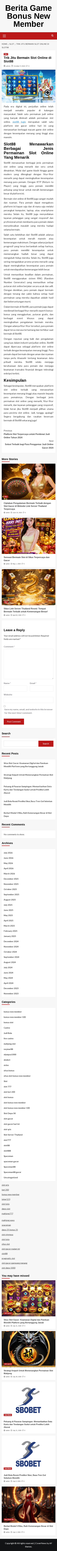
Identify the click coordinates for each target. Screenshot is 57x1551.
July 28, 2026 (17, 1376)
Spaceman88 (10, 1167)
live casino (8, 1038)
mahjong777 (7, 1213)
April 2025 (8, 920)
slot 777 (7, 1086)
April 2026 (8, 868)
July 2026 (8, 853)
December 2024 (11, 941)
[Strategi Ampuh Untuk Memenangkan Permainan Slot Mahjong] (28, 1349)
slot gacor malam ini (11, 1249)
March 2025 (9, 926)
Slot (6, 54)
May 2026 (8, 863)
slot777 (7, 1140)
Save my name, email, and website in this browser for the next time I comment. (28, 711)
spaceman (6, 1225)
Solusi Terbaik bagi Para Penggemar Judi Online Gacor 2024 (29, 444)
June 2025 (8, 910)
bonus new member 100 (15, 1017)
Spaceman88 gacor (12, 1172)
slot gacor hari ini (12, 1124)
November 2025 (11, 884)
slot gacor (8, 1118)
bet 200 (5, 1189)
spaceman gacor (11, 1161)
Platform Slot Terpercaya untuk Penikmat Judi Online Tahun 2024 (27, 434)
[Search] (52, 35)
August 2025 (10, 899)
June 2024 (8, 972)
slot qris (7, 1129)
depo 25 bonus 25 (10, 1229)
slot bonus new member (15, 1102)
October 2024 (10, 952)
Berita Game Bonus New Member (28, 15)
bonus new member (13, 1011)
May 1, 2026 (17, 564)
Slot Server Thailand (13, 1134)
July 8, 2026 (17, 1481)
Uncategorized (11, 1177)
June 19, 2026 (17, 512)
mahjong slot (10, 1044)
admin (8, 66)
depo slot (6, 1208)
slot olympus (7, 1234)
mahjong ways (8, 1220)
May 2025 (8, 915)
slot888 (7, 1151)
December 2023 (11, 988)
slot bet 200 (9, 1092)
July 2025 (8, 905)
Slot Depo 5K (10, 1113)
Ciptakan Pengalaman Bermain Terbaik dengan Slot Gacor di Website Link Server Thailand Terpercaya (27, 506)
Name (7, 683)
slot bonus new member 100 (17, 1108)
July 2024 (8, 967)
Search (6, 733)
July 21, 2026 (17, 1430)
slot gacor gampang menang (14, 1263)
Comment (9, 646)
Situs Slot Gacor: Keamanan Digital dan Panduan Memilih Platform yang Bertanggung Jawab (26, 765)
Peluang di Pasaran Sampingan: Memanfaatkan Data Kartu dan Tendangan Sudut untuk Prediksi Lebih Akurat (28, 789)
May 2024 (8, 978)
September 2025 (11, 894)
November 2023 (11, 993)
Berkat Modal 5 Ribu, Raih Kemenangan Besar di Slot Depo (28, 814)
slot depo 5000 (8, 1267)
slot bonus (8, 1097)
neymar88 (8, 1049)
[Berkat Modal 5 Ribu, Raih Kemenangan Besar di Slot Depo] (28, 1505)
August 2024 (10, 962)
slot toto (6, 1204)
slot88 (7, 1145)
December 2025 (11, 879)
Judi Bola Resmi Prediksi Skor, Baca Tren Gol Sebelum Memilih (28, 803)
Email (33, 683)
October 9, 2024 (19, 66)
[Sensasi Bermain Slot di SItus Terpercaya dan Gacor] (28, 536)
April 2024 (8, 983)
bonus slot (8, 1022)
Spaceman (8, 1156)
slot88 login (19, 121)
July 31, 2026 (17, 1326)
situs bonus (9, 1070)
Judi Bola (8, 1033)
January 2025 (10, 936)
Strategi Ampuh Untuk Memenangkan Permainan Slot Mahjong (28, 776)
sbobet (7, 1060)
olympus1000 (10, 1054)
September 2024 (11, 957)
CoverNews (40, 1543)
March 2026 (9, 873)
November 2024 (11, 946)
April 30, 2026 (17, 615)
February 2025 (10, 931)
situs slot (6, 1244)
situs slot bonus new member (17, 1076)
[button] (4, 35)
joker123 (6, 1199)
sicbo (6, 1065)
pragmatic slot (8, 1258)
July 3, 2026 (17, 1532)
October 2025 (10, 889)
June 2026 (8, 858)
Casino (7, 1028)
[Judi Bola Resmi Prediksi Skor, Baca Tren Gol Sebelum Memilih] (28, 1454)
